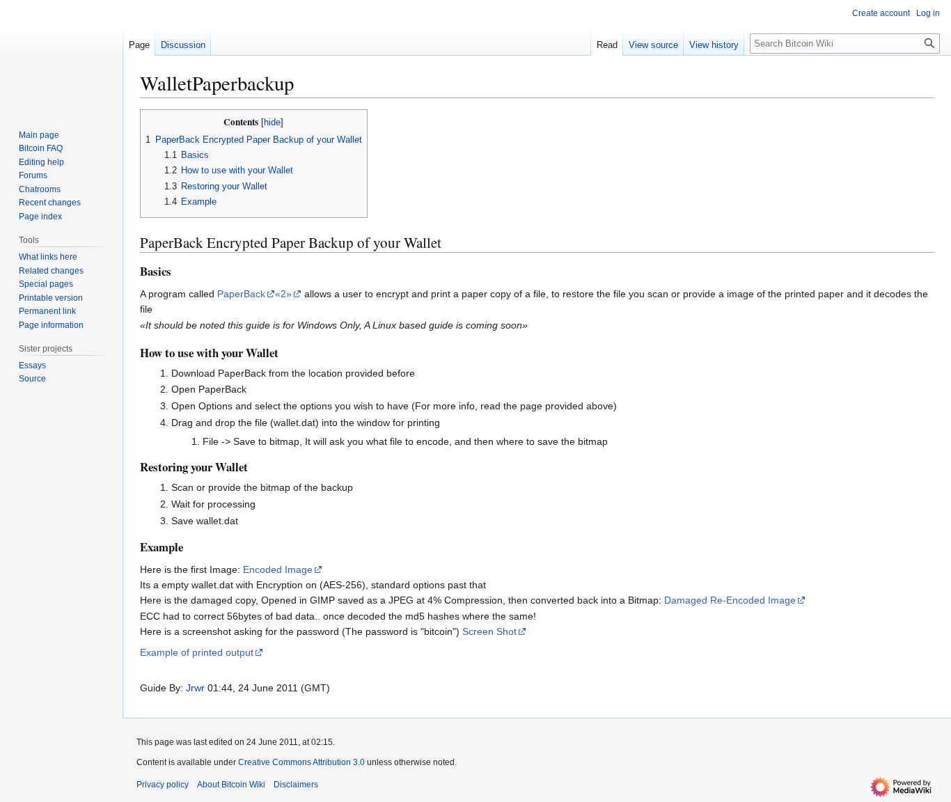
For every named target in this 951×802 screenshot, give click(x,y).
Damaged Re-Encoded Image (730, 600)
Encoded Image (278, 569)
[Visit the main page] (61, 55)
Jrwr (195, 687)
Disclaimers (296, 784)
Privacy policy (162, 784)
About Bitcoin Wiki (231, 784)
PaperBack (241, 293)
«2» (283, 293)
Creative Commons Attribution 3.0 (301, 762)
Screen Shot (489, 631)
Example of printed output (196, 652)
